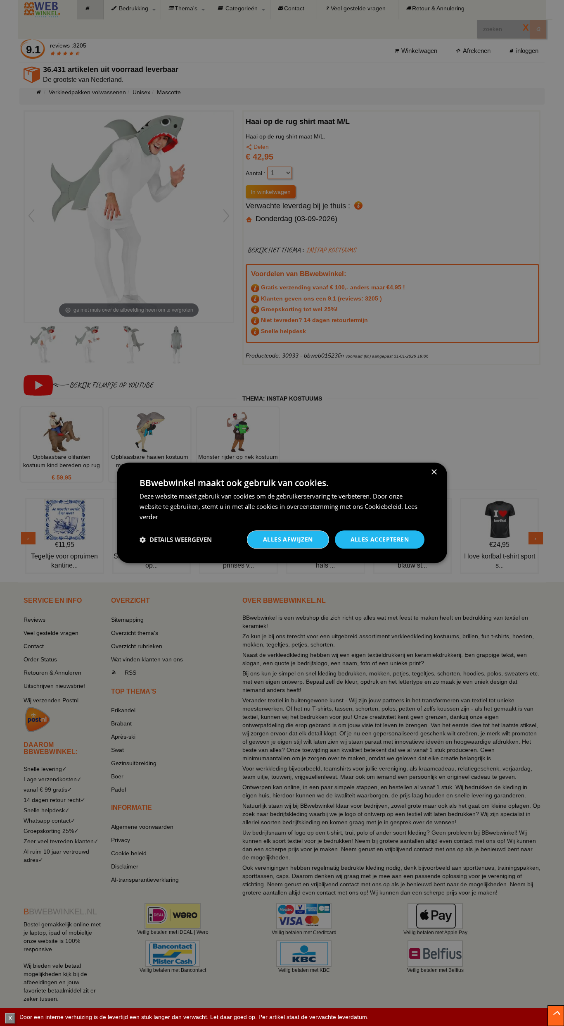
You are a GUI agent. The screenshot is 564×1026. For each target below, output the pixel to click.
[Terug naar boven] (555, 1015)
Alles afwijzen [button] (288, 539)
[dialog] (282, 513)
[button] (176, 539)
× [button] (434, 472)
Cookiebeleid (383, 506)
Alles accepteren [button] (380, 539)
